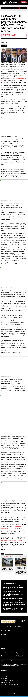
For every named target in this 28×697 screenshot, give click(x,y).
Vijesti (14, 34)
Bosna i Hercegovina (11, 36)
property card (19, 553)
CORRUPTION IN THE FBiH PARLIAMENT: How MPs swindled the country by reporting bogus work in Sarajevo (20, 570)
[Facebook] (2, 46)
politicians (13, 553)
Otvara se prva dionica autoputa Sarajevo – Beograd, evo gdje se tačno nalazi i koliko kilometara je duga (14, 587)
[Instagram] (14, 695)
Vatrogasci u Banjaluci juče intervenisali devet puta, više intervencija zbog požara (13, 599)
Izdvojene (6, 34)
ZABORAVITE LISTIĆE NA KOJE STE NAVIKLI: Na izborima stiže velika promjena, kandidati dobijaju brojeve (14, 604)
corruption (7, 553)
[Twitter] (5, 46)
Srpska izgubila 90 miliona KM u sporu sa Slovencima (7, 569)
